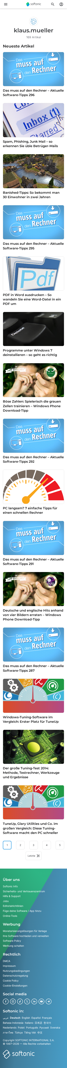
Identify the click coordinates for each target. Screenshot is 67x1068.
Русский (44, 1027)
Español (36, 1017)
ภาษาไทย (8, 1032)
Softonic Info (10, 886)
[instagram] (13, 1001)
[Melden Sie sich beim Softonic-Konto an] (61, 4)
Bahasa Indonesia (13, 1022)
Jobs (6, 901)
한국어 (47, 1022)
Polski (21, 1027)
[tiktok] (20, 1001)
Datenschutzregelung (15, 975)
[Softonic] (33, 4)
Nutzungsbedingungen (16, 970)
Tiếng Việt (30, 1032)
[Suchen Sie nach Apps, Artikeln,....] (52, 4)
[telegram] (48, 1001)
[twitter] (27, 1001)
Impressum (9, 965)
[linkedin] (34, 1001)
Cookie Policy (11, 980)
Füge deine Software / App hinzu (22, 910)
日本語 (38, 1022)
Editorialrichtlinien (13, 905)
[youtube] (41, 1001)
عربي (6, 1017)
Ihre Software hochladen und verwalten (26, 935)
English (26, 1017)
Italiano (29, 1022)
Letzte (31, 855)
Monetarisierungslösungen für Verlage (25, 930)
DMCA (6, 961)
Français (47, 1017)
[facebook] (6, 1001)
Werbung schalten (13, 945)
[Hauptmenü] (5, 4)
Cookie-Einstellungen (15, 985)
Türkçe (19, 1032)
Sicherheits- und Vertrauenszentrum (24, 891)
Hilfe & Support (12, 896)
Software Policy (12, 940)
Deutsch (15, 1017)
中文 (39, 1032)
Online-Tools (10, 915)
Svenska (55, 1027)
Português (32, 1027)
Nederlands (9, 1027)
